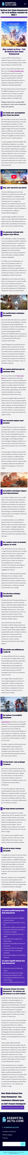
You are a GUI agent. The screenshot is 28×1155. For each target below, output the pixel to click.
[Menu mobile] (25, 4)
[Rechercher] (22, 1144)
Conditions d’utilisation (9, 1131)
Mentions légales (7, 1135)
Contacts (5, 1138)
